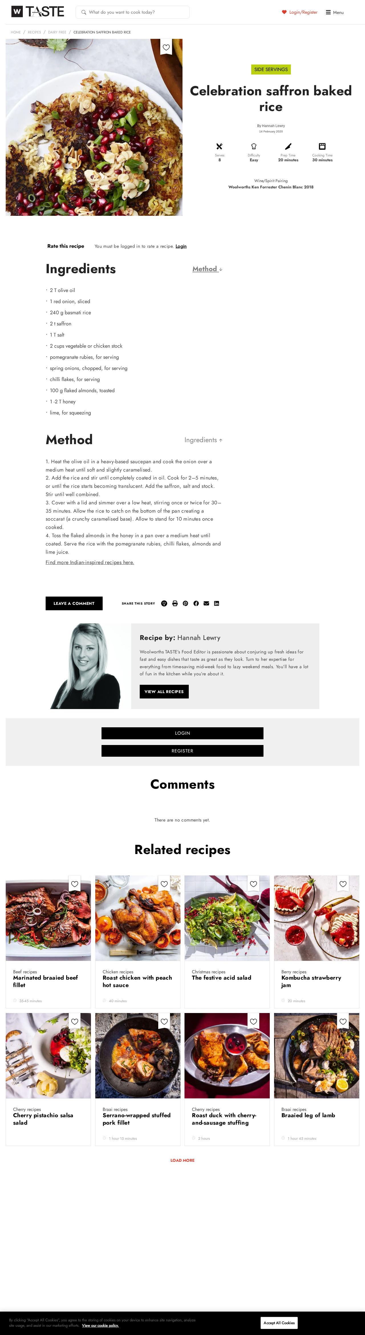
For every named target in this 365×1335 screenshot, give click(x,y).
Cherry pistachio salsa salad (43, 1119)
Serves (219, 155)
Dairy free (57, 32)
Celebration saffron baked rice (102, 32)
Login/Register (302, 12)
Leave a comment (74, 603)
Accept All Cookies (279, 1323)
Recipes (34, 32)
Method (205, 269)
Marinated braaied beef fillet (45, 981)
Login (181, 246)
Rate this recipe (65, 246)
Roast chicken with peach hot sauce (137, 981)
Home (16, 32)
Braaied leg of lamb (309, 1115)
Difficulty (254, 155)
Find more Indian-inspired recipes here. (90, 562)
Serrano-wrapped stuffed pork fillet (137, 1119)
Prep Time (288, 155)
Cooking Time (322, 155)
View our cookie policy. (100, 1325)
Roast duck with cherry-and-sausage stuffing (224, 1119)
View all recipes (164, 691)
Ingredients (201, 440)
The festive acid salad (222, 978)
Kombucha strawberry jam (311, 981)
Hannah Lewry (273, 126)
